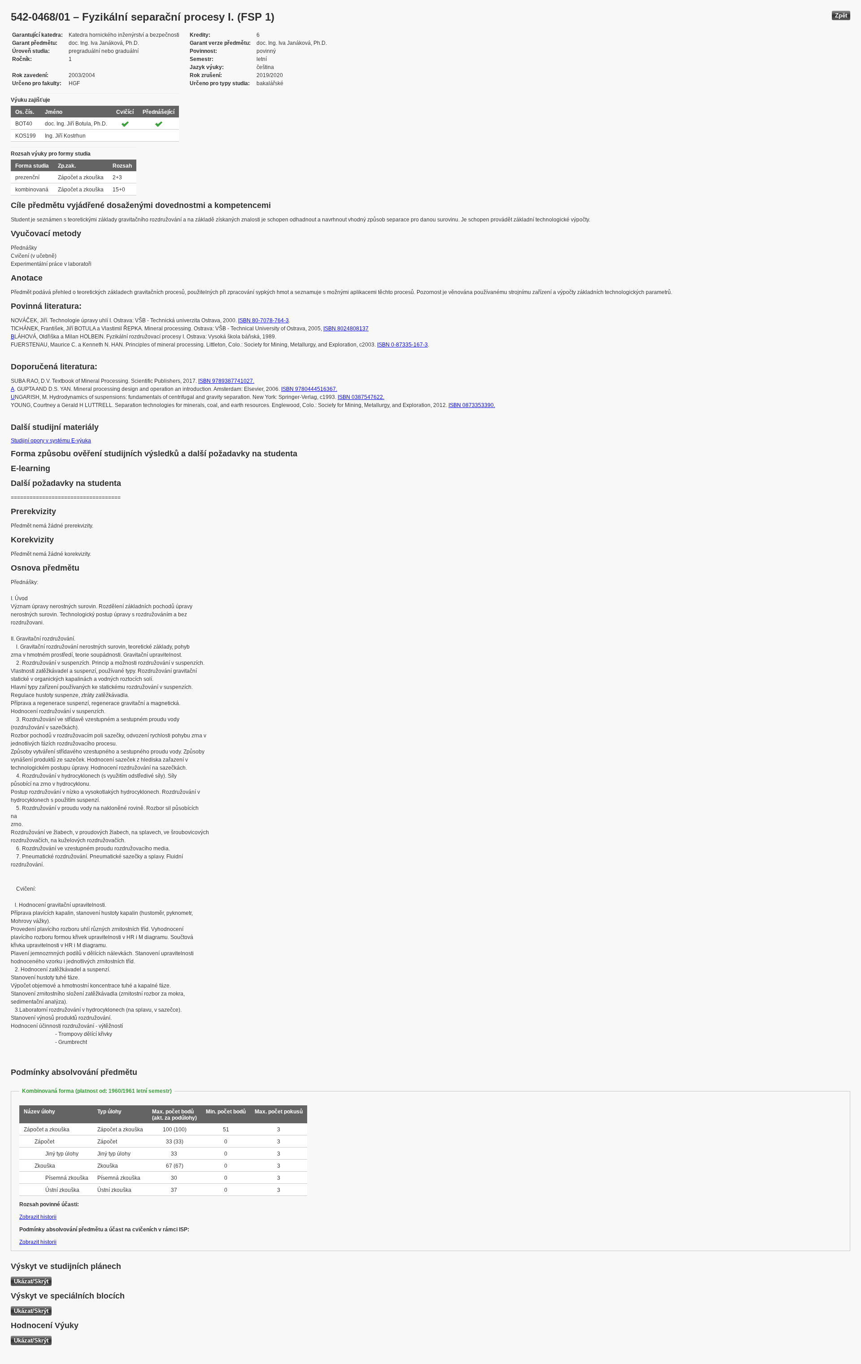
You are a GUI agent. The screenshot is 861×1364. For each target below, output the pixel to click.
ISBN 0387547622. (361, 397)
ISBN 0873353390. (471, 405)
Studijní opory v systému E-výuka (51, 440)
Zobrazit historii (38, 1217)
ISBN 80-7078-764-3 (263, 320)
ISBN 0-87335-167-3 (402, 345)
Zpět (841, 15)
